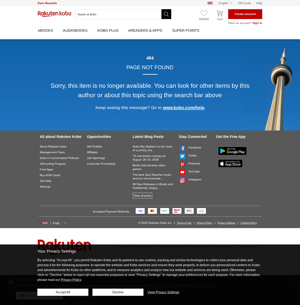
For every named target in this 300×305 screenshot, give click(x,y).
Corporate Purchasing (101, 163)
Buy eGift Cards (50, 175)
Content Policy (249, 223)
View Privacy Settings (163, 292)
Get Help (45, 180)
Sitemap (45, 186)
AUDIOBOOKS (76, 30)
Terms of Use (184, 223)
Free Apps (46, 169)
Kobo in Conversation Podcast (59, 158)
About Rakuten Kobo (53, 146)
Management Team (52, 152)
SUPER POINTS (186, 30)
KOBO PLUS (108, 30)
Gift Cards (244, 3)
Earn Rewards (47, 3)
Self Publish (94, 146)
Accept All (63, 292)
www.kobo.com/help (183, 107)
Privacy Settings (226, 223)
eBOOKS (46, 30)
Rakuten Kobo (54, 14)
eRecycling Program (53, 163)
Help (259, 3)
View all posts (142, 195)
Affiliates (92, 152)
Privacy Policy (204, 223)
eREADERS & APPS (145, 30)
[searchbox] (123, 14)
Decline (118, 292)
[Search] (166, 14)
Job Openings (96, 158)
